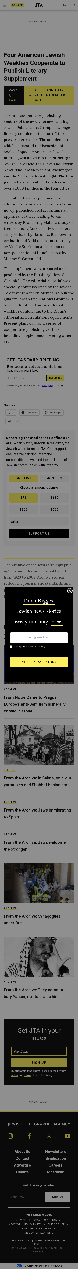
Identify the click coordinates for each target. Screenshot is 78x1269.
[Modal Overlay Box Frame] (39, 634)
